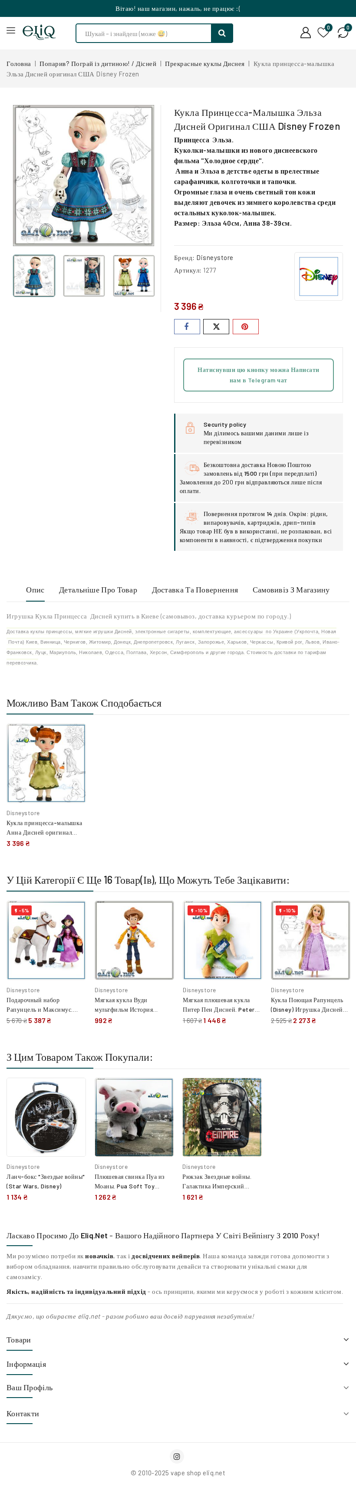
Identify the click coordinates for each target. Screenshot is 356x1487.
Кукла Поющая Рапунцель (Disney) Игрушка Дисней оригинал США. (307, 1009)
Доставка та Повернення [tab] (195, 589)
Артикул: (188, 270)
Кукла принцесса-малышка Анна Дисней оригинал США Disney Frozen (44, 832)
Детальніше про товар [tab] (98, 589)
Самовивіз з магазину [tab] (291, 589)
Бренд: (184, 257)
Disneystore (215, 257)
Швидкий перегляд (72, 758)
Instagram (178, 1456)
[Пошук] (222, 33)
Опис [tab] (35, 589)
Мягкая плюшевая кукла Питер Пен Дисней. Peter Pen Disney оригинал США (220, 1009)
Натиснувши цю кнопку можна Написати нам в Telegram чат (259, 375)
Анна (184, 171)
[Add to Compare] (73, 739)
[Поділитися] (187, 326)
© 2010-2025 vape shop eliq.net (178, 1473)
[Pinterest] (245, 326)
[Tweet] (216, 326)
